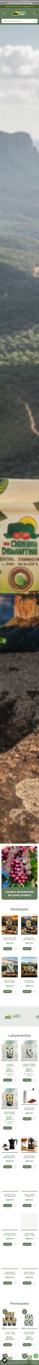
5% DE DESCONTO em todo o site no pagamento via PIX (19, 6)
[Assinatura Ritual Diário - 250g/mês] (14, 1128)
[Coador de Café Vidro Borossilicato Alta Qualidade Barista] (14, 1283)
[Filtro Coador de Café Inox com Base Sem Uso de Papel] (34, 1283)
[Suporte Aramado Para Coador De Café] (14, 1244)
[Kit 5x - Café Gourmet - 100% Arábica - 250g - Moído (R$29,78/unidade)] (14, 1345)
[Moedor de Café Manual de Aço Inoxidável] (34, 1119)
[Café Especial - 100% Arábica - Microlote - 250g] (14, 948)
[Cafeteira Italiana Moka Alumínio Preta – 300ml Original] (14, 1167)
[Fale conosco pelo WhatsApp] (36, 1356)
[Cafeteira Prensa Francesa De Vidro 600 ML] (34, 1167)
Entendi (34, 1362)
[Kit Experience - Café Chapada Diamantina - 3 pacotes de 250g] (34, 991)
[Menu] (4, 13)
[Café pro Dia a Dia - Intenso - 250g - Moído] (14, 991)
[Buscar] (35, 21)
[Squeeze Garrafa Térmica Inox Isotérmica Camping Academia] (34, 1205)
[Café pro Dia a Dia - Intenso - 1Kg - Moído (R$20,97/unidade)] (34, 1345)
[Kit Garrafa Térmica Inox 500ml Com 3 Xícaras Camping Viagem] (14, 1205)
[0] (34, 14)
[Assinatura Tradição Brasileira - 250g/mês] (34, 1080)
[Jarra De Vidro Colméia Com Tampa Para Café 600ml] (34, 1244)
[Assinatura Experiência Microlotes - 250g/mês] (14, 1080)
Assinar (7, 1080)
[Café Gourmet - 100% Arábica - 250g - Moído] (34, 948)
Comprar (7, 948)
